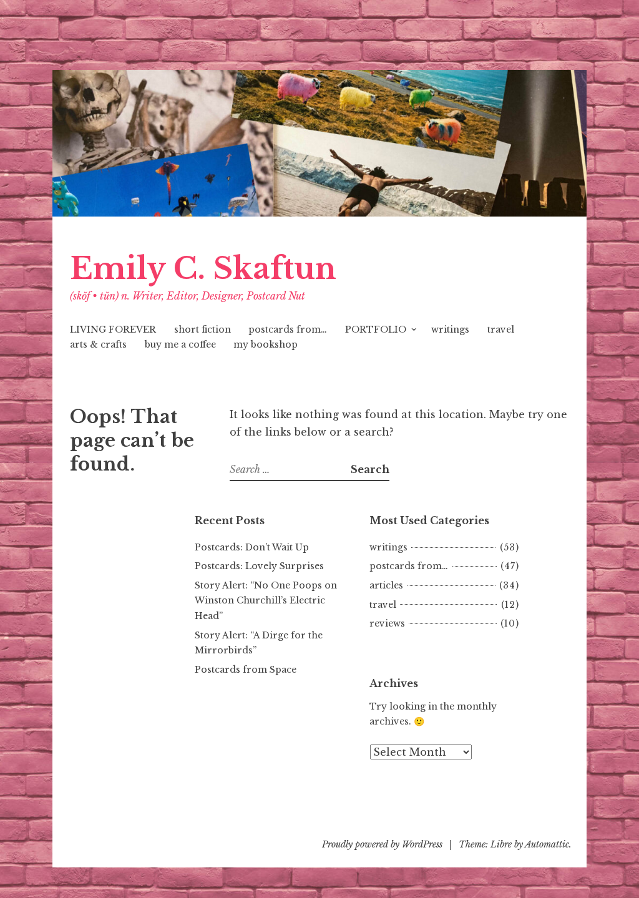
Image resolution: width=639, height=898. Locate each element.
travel (500, 329)
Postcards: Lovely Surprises (259, 566)
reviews (387, 623)
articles (386, 585)
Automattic (547, 844)
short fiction (202, 329)
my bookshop (265, 344)
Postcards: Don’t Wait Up (252, 547)
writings (450, 329)
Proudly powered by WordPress (382, 844)
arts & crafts (98, 344)
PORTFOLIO (375, 329)
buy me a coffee (180, 344)
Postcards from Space (245, 669)
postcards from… (287, 329)
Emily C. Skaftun (203, 268)
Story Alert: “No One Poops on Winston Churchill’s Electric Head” (266, 601)
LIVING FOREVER (113, 329)
